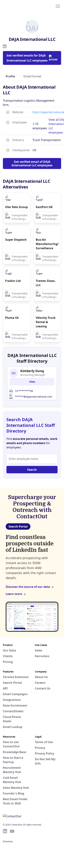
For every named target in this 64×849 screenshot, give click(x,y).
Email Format (32, 76)
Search (32, 470)
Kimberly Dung (32, 371)
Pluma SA (12, 318)
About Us (41, 677)
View (32, 381)
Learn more (14, 594)
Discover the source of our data (28, 587)
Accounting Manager (32, 375)
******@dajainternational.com (33, 396)
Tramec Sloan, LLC (46, 283)
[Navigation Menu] (57, 5)
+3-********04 (24, 391)
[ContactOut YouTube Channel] (12, 831)
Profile (10, 76)
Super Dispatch (16, 240)
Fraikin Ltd (13, 281)
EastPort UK (44, 207)
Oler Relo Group (16, 207)
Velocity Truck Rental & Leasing (45, 322)
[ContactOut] (20, 6)
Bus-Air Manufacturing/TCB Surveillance (47, 244)
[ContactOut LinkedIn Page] (5, 831)
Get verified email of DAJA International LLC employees (32, 163)
